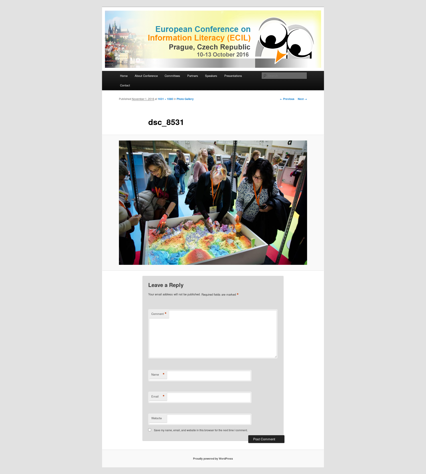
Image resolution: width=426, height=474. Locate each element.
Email (158, 396)
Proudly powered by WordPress (213, 458)
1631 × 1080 (165, 99)
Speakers (211, 76)
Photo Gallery (185, 99)
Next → (302, 99)
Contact (125, 85)
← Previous (287, 99)
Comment (159, 313)
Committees (172, 76)
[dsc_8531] (213, 202)
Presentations (233, 76)
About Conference (146, 76)
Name (158, 374)
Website (156, 418)
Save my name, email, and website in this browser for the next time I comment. (201, 430)
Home (124, 76)
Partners (192, 76)
